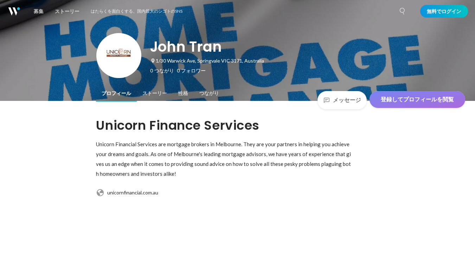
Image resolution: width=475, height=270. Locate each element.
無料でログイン (444, 11)
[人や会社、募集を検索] (403, 11)
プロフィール (116, 93)
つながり (209, 93)
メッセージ (347, 100)
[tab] (116, 93)
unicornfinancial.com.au (132, 192)
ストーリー (154, 93)
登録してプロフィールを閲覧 (417, 99)
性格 (183, 93)
